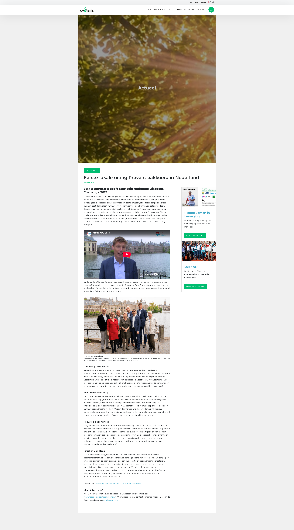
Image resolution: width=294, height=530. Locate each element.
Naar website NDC (195, 286)
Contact (202, 2)
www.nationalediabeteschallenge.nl (100, 497)
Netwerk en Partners (156, 10)
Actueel (191, 10)
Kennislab (181, 10)
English (213, 2)
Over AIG (194, 2)
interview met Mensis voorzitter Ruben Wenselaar (119, 483)
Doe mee (171, 10)
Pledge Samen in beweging (197, 214)
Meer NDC (191, 267)
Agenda (200, 10)
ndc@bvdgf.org (110, 500)
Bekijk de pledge (195, 236)
